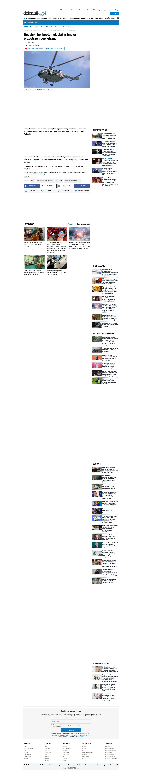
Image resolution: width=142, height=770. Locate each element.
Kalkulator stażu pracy (110, 750)
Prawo (84, 746)
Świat (37, 22)
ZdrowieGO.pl (96, 10)
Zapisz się (71, 730)
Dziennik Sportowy (68, 27)
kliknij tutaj (80, 736)
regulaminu (72, 725)
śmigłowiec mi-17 (71, 181)
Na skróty (27, 743)
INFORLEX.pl (80, 10)
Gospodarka (48, 750)
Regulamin (61, 765)
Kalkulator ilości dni (109, 748)
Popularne (71, 224)
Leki (83, 750)
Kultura (64, 760)
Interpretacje (27, 756)
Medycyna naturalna (87, 752)
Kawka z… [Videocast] (55, 27)
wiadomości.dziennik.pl (35, 30)
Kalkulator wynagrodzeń (111, 758)
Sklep (116, 10)
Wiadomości (28, 22)
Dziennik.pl (48, 743)
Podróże (47, 758)
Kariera (51, 765)
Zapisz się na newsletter (56, 48)
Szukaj (115, 13)
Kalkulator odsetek (109, 754)
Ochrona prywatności (74, 765)
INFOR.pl (62, 10)
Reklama (42, 765)
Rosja (32, 181)
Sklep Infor (27, 758)
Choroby (84, 754)
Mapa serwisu (89, 765)
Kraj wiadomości (83, 224)
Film (64, 756)
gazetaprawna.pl (108, 10)
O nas (34, 765)
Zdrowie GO (44, 27)
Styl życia (84, 758)
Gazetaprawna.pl (28, 748)
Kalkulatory (108, 743)
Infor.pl (26, 746)
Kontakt (26, 765)
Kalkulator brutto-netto (111, 756)
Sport (46, 754)
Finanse (84, 748)
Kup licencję (42, 174)
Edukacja (65, 750)
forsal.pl (70, 10)
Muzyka (65, 758)
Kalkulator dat (108, 746)
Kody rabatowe (67, 748)
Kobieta (65, 746)
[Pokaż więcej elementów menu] (117, 18)
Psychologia (85, 756)
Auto (46, 746)
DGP (88, 10)
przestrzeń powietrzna (45, 181)
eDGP (25, 750)
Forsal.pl (26, 752)
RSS (117, 765)
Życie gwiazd (66, 754)
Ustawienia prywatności (104, 765)
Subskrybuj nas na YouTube (35, 48)
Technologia (48, 748)
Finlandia (59, 181)
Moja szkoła (66, 752)
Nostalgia (37, 27)
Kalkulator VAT (108, 752)
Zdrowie (47, 756)
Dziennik (26, 30)
